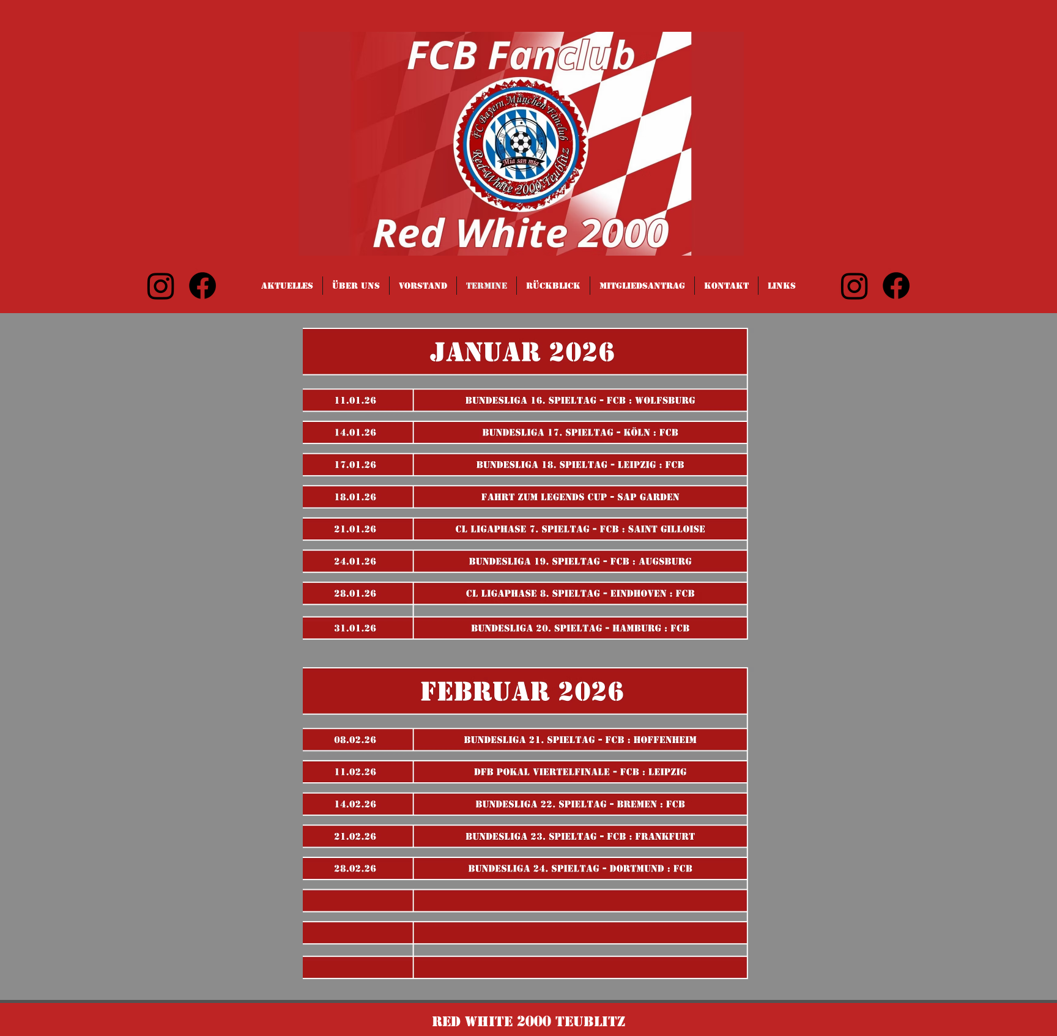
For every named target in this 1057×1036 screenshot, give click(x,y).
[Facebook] (202, 285)
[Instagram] (161, 285)
